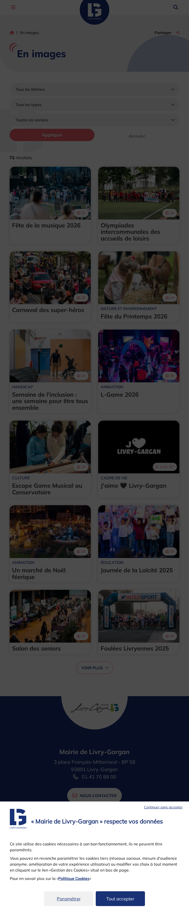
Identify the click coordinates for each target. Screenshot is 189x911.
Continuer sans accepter (163, 807)
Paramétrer (69, 899)
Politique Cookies (73, 878)
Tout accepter (120, 899)
